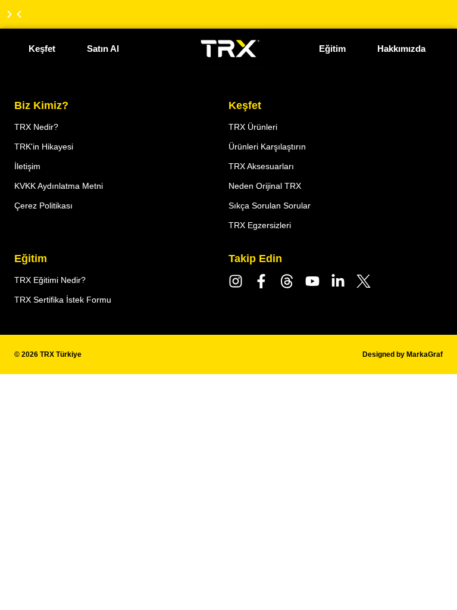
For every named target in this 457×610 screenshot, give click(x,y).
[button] (19, 14)
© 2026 (48, 354)
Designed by (402, 354)
